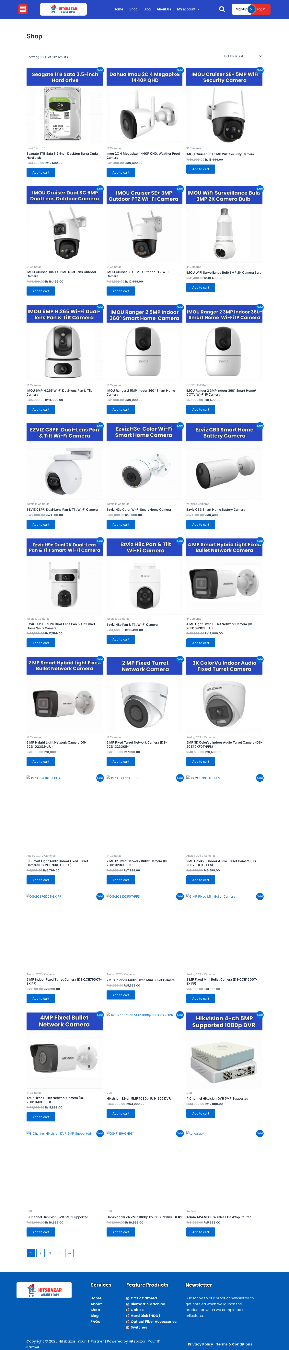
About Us (164, 9)
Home (118, 9)
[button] (23, 9)
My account (186, 9)
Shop (133, 9)
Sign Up (242, 9)
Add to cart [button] (40, 172)
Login (261, 9)
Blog (147, 9)
